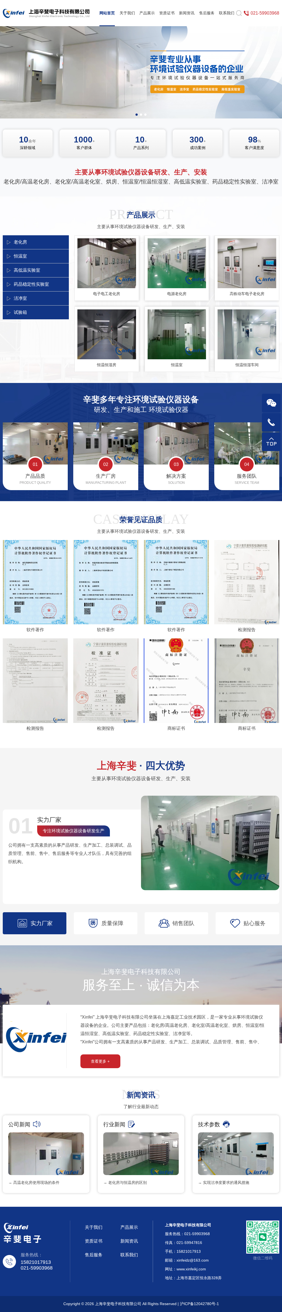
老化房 (20, 242)
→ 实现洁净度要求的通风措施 (223, 1182)
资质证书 (167, 13)
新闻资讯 (186, 13)
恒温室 (20, 256)
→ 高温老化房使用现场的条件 (33, 1182)
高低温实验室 (27, 270)
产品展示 (147, 13)
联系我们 (226, 13)
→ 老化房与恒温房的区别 (125, 1182)
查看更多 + (100, 1061)
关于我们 (127, 13)
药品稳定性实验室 (31, 284)
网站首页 (107, 13)
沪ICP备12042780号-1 (199, 1304)
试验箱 (20, 312)
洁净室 (20, 298)
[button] (136, 115)
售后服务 (207, 13)
